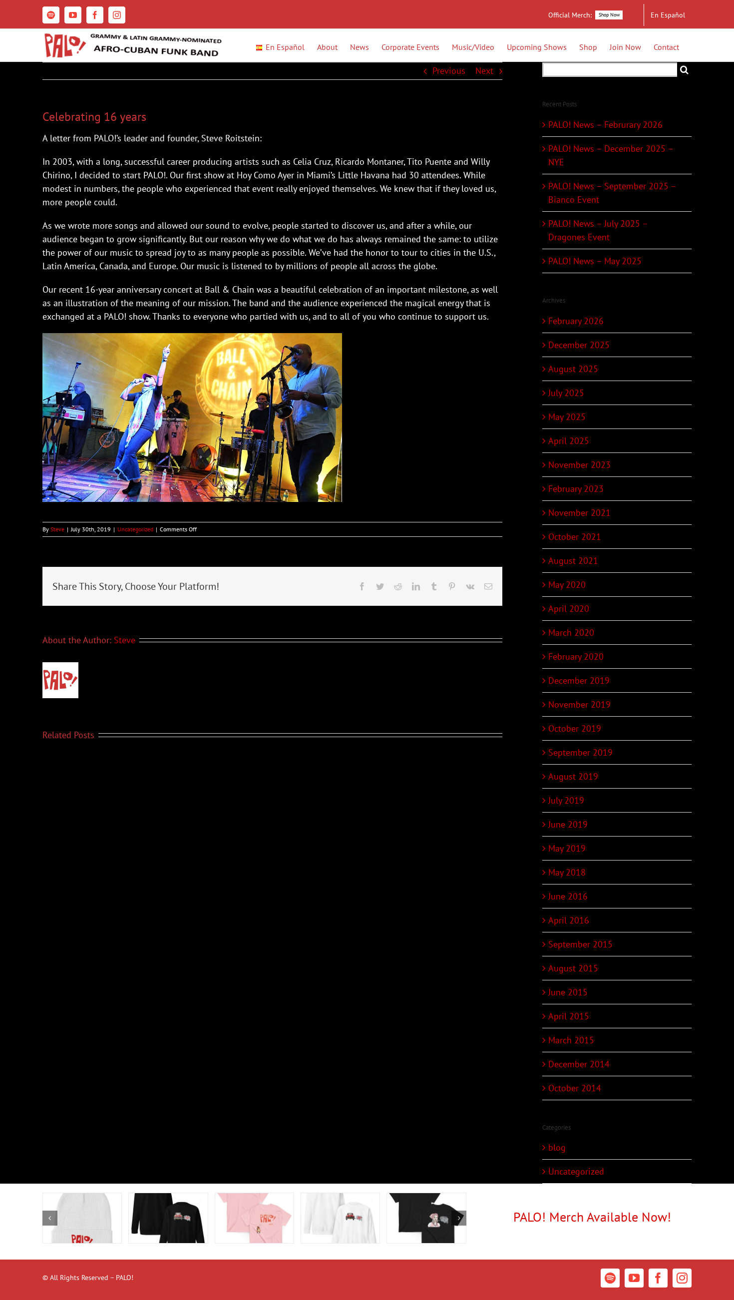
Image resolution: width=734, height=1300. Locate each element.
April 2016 (568, 920)
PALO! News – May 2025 (595, 261)
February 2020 (576, 656)
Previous (448, 70)
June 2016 (568, 896)
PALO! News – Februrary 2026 (605, 124)
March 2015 (571, 1040)
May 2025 (567, 417)
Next (484, 70)
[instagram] (682, 1278)
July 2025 (566, 393)
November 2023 (579, 464)
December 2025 (579, 345)
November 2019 (579, 704)
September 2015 (580, 944)
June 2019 (568, 824)
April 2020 (568, 608)
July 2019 (566, 800)
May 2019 (567, 848)
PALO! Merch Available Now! (592, 1217)
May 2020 (567, 584)
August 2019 (573, 776)
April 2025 (568, 440)
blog (557, 1147)
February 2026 (576, 321)
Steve (57, 529)
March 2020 (571, 632)
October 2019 (574, 728)
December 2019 (579, 680)
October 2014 (574, 1088)
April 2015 (568, 1016)
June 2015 (568, 992)
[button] (49, 1218)
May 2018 (567, 872)
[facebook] (658, 1278)
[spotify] (610, 1278)
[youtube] (634, 1278)
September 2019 (580, 752)
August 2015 (573, 968)
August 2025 (573, 369)
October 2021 (574, 536)
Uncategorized (135, 529)
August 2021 (573, 560)
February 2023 (576, 488)
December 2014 (579, 1064)
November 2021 (579, 512)
